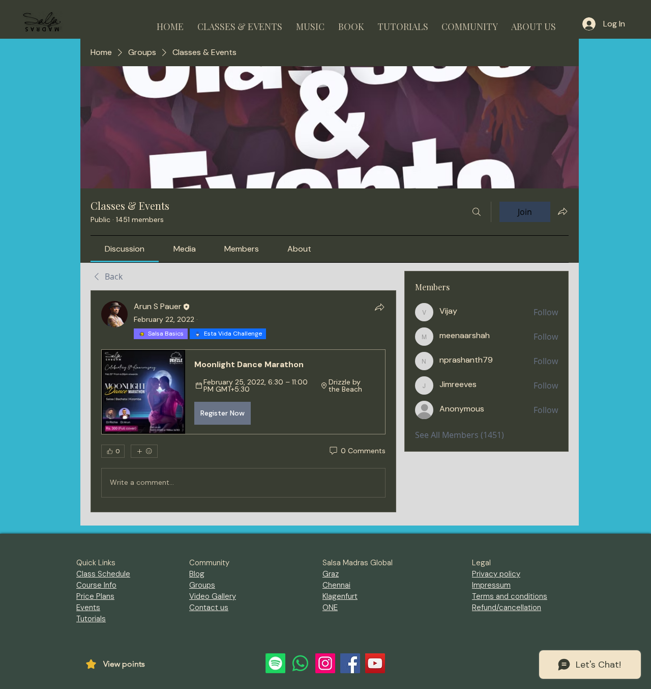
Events (88, 607)
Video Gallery (212, 596)
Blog (196, 574)
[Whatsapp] (300, 663)
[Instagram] (325, 663)
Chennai (336, 585)
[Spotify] (275, 663)
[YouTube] (375, 663)
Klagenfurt (340, 596)
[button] (239, 22)
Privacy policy (496, 574)
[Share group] (562, 211)
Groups (202, 585)
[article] (243, 401)
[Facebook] (350, 663)
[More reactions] (144, 451)
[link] (124, 248)
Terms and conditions (509, 596)
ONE (330, 607)
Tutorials (91, 619)
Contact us (208, 607)
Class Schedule (103, 574)
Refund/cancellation (506, 607)
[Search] (476, 212)
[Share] (379, 307)
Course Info (96, 585)
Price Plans (95, 596)
